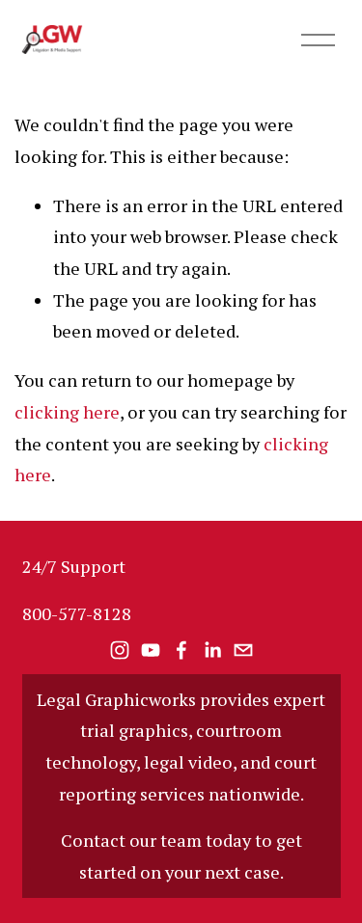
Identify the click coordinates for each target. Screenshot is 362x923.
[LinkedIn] (212, 650)
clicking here (67, 411)
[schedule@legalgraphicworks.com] (243, 650)
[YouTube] (150, 650)
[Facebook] (181, 650)
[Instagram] (119, 650)
